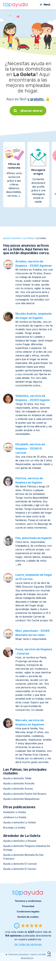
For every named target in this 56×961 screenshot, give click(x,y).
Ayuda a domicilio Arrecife (18, 783)
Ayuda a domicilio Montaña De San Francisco (23, 856)
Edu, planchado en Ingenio (33, 538)
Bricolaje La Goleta (14, 827)
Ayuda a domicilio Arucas (18, 788)
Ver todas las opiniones (28, 944)
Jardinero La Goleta (14, 817)
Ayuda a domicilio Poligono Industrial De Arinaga (26, 847)
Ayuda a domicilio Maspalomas (21, 798)
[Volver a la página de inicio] (15, 4)
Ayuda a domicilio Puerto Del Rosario (24, 793)
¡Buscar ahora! (31, 111)
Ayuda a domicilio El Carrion (19, 868)
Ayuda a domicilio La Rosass (19, 840)
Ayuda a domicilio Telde (17, 778)
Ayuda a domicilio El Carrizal (20, 863)
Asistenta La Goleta (14, 812)
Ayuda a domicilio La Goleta (19, 822)
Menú (47, 4)
